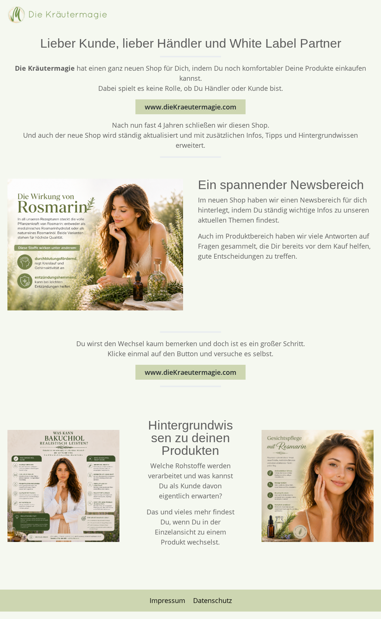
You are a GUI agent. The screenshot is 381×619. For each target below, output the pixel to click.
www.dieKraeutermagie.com (190, 106)
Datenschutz (212, 600)
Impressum (168, 600)
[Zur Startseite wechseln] (58, 15)
